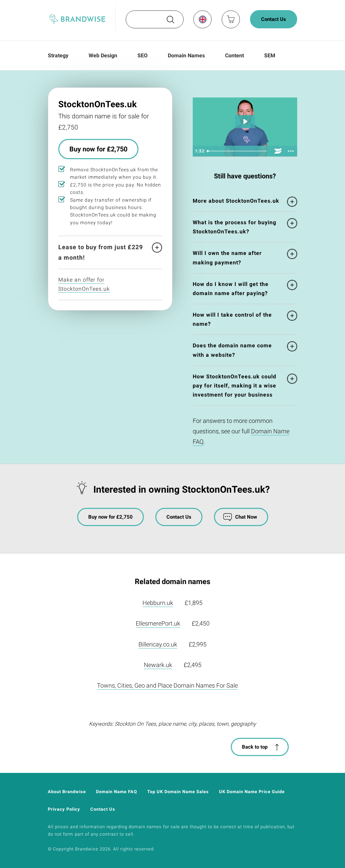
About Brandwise (67, 791)
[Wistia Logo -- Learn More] (278, 151)
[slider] (238, 151)
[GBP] (202, 19)
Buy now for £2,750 (98, 149)
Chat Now (246, 517)
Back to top (255, 747)
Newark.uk (158, 664)
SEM (269, 55)
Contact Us (273, 19)
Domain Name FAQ (116, 791)
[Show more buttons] (290, 151)
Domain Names (186, 55)
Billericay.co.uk (157, 644)
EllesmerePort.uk (158, 623)
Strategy (58, 55)
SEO (142, 55)
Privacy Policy (64, 809)
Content (234, 55)
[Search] (170, 22)
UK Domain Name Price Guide (252, 791)
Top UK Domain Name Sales (178, 791)
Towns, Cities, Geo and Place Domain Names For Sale (167, 685)
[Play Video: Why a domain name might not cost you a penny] (245, 121)
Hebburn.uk (158, 602)
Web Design (103, 55)
